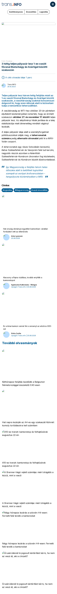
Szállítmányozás (16, 12)
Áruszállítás (31, 12)
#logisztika (7, 190)
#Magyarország (22, 190)
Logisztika (44, 12)
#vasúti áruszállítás (39, 190)
